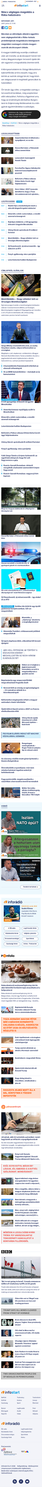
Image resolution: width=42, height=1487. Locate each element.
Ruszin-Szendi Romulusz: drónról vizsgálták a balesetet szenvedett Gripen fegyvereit (21, 468)
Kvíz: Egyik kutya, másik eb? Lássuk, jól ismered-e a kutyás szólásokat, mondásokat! (20, 1169)
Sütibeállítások (6, 1473)
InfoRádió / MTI (7, 21)
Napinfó (4, 1414)
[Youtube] (27, 1481)
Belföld (3, 1397)
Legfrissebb (21, 1408)
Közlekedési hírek (6, 1432)
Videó (19, 1414)
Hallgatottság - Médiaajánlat (27, 1466)
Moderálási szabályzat (9, 1471)
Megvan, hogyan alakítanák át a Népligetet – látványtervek (18, 510)
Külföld (14, 123)
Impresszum (6, 1468)
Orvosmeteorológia (7, 1434)
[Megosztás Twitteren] (6, 27)
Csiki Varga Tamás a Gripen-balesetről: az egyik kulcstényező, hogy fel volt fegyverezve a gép (19, 458)
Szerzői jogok (23, 1471)
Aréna (23, 1437)
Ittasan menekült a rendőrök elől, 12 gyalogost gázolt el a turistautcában (15, 564)
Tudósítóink (36, 1397)
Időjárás (35, 1414)
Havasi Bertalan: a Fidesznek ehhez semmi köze (17, 537)
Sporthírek (24, 1434)
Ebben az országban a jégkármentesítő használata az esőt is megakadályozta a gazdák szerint (31, 669)
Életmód (35, 1403)
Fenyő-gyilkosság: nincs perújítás (16, 449)
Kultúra (19, 1400)
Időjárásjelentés (26, 1432)
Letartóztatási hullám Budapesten (16, 426)
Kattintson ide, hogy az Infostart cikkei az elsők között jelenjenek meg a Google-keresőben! (20, 115)
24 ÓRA (19, 201)
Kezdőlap (5, 123)
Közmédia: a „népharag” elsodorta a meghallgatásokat (31, 620)
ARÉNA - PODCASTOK (9, 1)
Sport (19, 1403)
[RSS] (15, 1481)
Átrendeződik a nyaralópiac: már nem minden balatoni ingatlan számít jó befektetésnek (17, 770)
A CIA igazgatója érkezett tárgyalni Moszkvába (17, 403)
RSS (30, 1471)
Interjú (35, 1400)
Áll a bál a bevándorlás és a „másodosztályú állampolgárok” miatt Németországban (18, 592)
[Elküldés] (10, 27)
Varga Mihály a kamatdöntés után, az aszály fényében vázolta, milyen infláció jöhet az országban (19, 348)
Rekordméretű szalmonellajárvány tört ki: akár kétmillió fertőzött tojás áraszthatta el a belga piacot (20, 988)
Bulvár (3, 1408)
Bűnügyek (4, 1411)
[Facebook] (21, 1481)
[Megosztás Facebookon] (3, 27)
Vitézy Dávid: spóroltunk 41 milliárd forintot (20, 442)
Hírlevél (35, 1411)
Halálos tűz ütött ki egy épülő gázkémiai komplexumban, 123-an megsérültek (20, 608)
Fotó (34, 1408)
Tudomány (20, 1397)
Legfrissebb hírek (26, 1429)
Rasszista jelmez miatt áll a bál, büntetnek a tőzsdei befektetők (19, 1093)
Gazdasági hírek (6, 1437)
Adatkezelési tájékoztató (21, 1468)
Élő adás (13, 928)
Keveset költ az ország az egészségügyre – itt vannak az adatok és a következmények (21, 690)
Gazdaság (4, 1403)
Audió (19, 1411)
